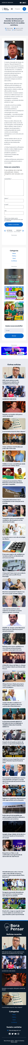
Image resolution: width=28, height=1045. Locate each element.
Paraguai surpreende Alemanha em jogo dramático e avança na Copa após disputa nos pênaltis (13, 893)
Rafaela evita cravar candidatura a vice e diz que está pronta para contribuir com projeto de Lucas (13, 648)
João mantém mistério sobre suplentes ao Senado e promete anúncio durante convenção (12, 610)
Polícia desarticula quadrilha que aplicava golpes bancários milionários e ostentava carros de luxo (13, 817)
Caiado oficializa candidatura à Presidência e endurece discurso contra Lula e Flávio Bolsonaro (12, 704)
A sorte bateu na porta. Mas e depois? (13, 431)
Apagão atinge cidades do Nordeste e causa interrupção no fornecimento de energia (13, 835)
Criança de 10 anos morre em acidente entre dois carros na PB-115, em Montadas (13, 574)
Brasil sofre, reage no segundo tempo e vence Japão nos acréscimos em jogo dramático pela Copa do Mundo (13, 912)
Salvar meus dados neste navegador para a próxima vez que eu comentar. (13, 219)
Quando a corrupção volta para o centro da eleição (13, 989)
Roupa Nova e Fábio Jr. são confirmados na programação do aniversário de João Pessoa (12, 854)
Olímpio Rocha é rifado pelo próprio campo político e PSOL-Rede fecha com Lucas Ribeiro (13, 685)
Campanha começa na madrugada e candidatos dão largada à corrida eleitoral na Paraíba (13, 520)
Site (5, 210)
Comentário (8, 178)
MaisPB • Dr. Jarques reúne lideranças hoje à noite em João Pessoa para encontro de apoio (13, 629)
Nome (6, 198)
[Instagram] (25, 2)
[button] (12, 9)
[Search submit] (24, 9)
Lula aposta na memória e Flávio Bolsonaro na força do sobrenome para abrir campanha (12, 482)
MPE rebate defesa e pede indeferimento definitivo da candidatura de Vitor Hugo (10, 381)
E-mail (6, 204)
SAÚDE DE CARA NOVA (9, 399)
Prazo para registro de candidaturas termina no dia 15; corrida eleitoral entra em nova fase (13, 555)
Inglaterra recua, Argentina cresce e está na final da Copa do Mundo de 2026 (13, 760)
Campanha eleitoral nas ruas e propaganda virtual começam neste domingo (13, 501)
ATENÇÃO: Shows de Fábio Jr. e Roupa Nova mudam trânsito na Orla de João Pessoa (13, 666)
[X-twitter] (22, 2)
